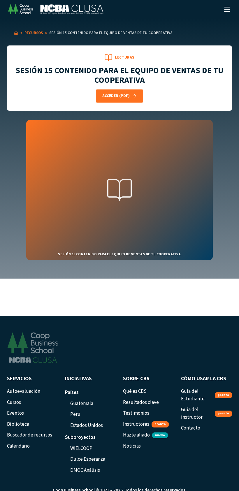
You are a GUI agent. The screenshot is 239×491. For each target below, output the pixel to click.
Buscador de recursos (29, 435)
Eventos (15, 413)
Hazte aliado (144, 435)
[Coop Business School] (55, 9)
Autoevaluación (23, 391)
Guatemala (81, 403)
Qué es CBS (135, 391)
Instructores (144, 424)
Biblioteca (18, 424)
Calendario (18, 446)
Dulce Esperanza (87, 459)
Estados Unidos (86, 425)
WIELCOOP (81, 448)
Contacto (190, 428)
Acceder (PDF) (116, 96)
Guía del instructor (205, 413)
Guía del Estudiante (205, 395)
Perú (75, 414)
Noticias (132, 446)
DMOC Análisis (85, 470)
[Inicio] (16, 33)
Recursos (33, 33)
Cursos (14, 402)
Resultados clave (141, 402)
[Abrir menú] (227, 9)
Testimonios (136, 413)
